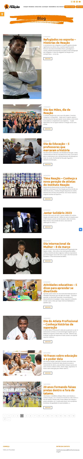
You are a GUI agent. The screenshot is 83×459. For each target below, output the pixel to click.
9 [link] (43, 416)
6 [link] (30, 416)
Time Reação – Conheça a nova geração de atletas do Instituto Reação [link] (60, 181)
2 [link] (13, 416)
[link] (2, 14)
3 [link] (17, 416)
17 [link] (5, 419)
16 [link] (73, 416)
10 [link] (47, 416)
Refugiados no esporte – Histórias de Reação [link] (59, 41)
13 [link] (60, 416)
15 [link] (69, 416)
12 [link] (56, 416)
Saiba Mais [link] (48, 58)
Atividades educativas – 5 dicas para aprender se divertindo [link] (60, 288)
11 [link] (52, 416)
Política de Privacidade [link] (9, 450)
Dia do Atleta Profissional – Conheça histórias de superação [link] (60, 324)
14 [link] (65, 416)
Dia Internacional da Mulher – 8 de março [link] (56, 245)
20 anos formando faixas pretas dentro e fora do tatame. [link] (59, 390)
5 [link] (26, 416)
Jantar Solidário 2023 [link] (57, 212)
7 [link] (34, 416)
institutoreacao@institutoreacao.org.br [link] (68, 451)
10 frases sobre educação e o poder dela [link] (60, 357)
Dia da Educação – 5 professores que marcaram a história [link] (56, 147)
